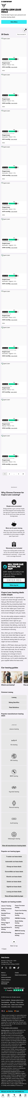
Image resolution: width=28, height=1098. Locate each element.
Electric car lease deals (14, 876)
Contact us (4, 975)
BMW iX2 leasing (20, 930)
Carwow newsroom (6, 979)
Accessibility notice (5, 1006)
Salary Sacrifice (14, 702)
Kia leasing (14, 744)
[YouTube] (14, 968)
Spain (17, 1011)
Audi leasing (14, 823)
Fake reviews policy (5, 1004)
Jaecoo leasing (14, 729)
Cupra (4, 949)
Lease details (14, 67)
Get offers (14, 22)
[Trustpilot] (14, 990)
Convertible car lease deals (14, 871)
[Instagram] (10, 968)
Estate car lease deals (14, 881)
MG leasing (14, 760)
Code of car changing (16, 1006)
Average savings (5, 1030)
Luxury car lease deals (14, 891)
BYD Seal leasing (6, 932)
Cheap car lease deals (14, 866)
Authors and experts (6, 977)
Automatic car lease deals (14, 861)
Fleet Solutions (14, 707)
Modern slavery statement (17, 1004)
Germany (10, 1011)
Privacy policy (19, 1002)
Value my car (14, 585)
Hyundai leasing (14, 791)
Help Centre (5, 957)
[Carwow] (6, 1)
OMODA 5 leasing (20, 918)
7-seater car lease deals (14, 856)
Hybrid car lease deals (14, 886)
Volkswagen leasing (14, 838)
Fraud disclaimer (5, 1002)
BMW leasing (14, 776)
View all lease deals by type (14, 896)
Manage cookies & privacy (17, 1000)
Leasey (14, 697)
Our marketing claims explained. (10, 1028)
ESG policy (12, 1002)
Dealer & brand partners (21, 975)
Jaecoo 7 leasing (6, 906)
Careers (17, 972)
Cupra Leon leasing (21, 910)
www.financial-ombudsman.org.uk (11, 1071)
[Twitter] (6, 968)
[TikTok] (18, 968)
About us (3, 972)
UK (4, 1011)
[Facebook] (2, 968)
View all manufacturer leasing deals (14, 845)
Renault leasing (14, 807)
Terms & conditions (5, 1000)
